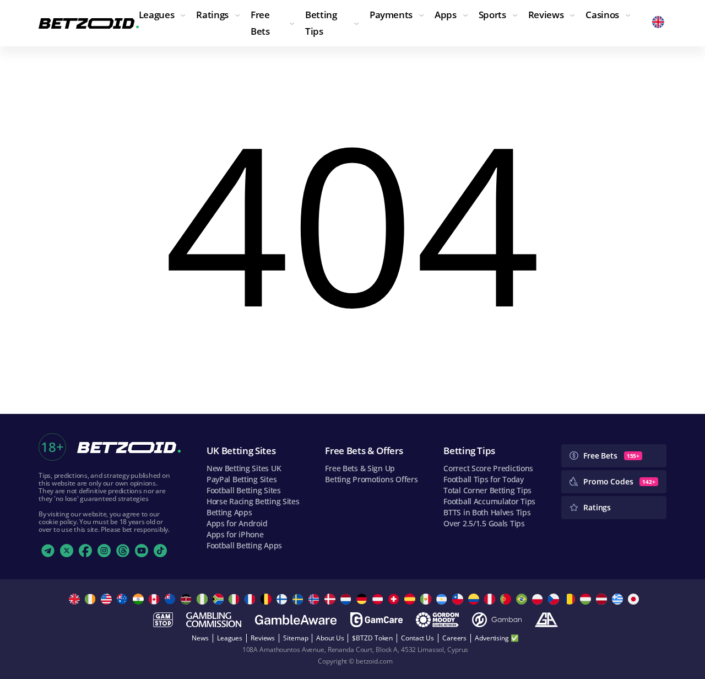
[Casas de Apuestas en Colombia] (475, 599)
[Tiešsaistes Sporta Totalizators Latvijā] (603, 599)
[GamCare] (376, 619)
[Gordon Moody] (437, 619)
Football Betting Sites (244, 490)
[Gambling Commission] (213, 619)
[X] (66, 550)
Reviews (263, 638)
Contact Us (417, 638)
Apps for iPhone (235, 534)
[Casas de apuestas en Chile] (459, 599)
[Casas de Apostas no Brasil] (523, 599)
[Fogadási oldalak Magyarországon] (587, 599)
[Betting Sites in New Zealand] (171, 599)
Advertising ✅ (496, 638)
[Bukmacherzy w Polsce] (539, 599)
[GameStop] (163, 619)
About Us (330, 638)
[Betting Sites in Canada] (155, 599)
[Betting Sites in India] (140, 599)
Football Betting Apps (244, 545)
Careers (454, 638)
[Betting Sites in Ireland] (92, 599)
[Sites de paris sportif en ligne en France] (251, 599)
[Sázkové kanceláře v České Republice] (555, 599)
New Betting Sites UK (244, 468)
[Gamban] (497, 619)
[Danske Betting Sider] (331, 599)
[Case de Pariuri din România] (571, 599)
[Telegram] (48, 550)
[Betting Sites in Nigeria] (203, 599)
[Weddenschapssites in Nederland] (347, 599)
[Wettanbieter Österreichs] (379, 599)
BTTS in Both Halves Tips (486, 512)
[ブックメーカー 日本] (635, 599)
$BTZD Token (372, 638)
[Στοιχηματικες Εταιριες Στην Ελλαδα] (619, 599)
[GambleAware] (295, 619)
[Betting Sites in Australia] (124, 599)
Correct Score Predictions (488, 468)
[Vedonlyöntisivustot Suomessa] (283, 599)
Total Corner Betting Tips (487, 490)
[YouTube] (141, 550)
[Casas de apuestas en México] (427, 599)
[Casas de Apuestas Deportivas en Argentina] (443, 599)
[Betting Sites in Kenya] (187, 599)
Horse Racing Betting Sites (253, 501)
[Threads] (122, 550)
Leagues (229, 638)
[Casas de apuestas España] (411, 599)
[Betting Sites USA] (108, 599)
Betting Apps (229, 512)
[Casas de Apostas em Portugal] (507, 599)
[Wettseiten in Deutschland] (363, 599)
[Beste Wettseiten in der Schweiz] (395, 599)
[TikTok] (160, 550)
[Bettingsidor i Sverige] (299, 599)
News (200, 638)
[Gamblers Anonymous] (546, 619)
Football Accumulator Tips (489, 501)
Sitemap (295, 638)
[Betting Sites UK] (76, 599)
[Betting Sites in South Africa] (219, 599)
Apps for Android (237, 523)
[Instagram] (104, 550)
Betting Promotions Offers (371, 479)
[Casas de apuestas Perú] (491, 599)
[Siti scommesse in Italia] (235, 599)
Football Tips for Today (483, 479)
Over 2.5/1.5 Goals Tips (484, 523)
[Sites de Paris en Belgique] (267, 599)
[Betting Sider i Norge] (315, 599)
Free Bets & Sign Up (360, 468)
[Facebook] (85, 550)
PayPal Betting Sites (241, 479)
